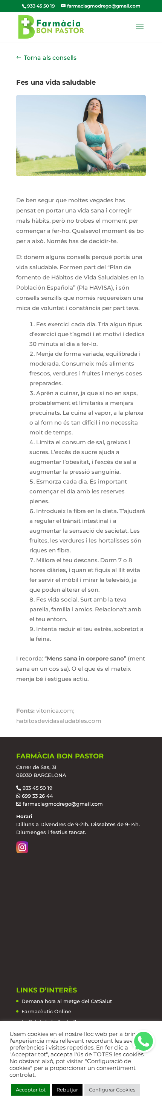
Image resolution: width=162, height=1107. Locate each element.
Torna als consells (50, 57)
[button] (143, 1041)
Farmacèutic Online (46, 1011)
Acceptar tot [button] (31, 1090)
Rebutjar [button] (67, 1090)
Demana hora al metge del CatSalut (66, 1001)
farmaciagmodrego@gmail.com (63, 804)
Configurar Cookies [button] (112, 1090)
